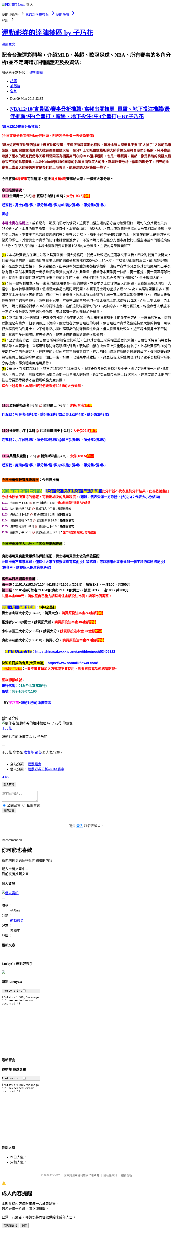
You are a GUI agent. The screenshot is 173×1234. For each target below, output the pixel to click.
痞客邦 (29, 752)
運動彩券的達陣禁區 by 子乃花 (47, 32)
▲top (5, 776)
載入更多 (8, 784)
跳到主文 (8, 44)
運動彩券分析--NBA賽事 (46, 769)
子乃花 (7, 728)
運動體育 (36, 72)
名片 (13, 91)
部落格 (15, 86)
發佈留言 (8, 810)
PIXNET (55, 1175)
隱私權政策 (110, 1175)
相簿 (13, 81)
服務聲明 (126, 1175)
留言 (38, 752)
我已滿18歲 (10, 1225)
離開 (24, 1225)
